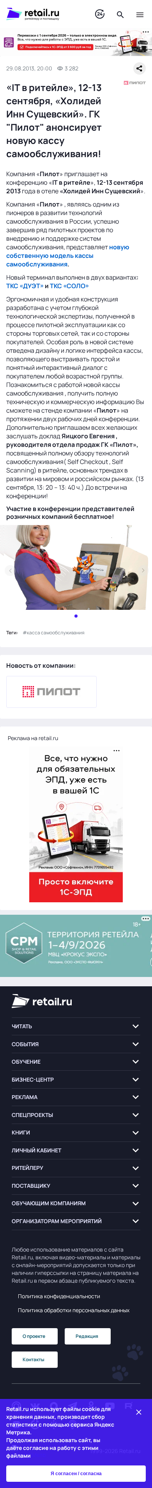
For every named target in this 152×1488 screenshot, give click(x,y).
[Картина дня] (99, 14)
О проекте (34, 1336)
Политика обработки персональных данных (73, 1310)
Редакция (87, 1336)
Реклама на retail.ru (33, 738)
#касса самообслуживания (54, 632)
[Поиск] (120, 14)
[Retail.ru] (43, 14)
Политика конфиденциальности (59, 1296)
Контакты (33, 1359)
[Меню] (140, 14)
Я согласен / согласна (76, 1473)
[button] (76, 1026)
